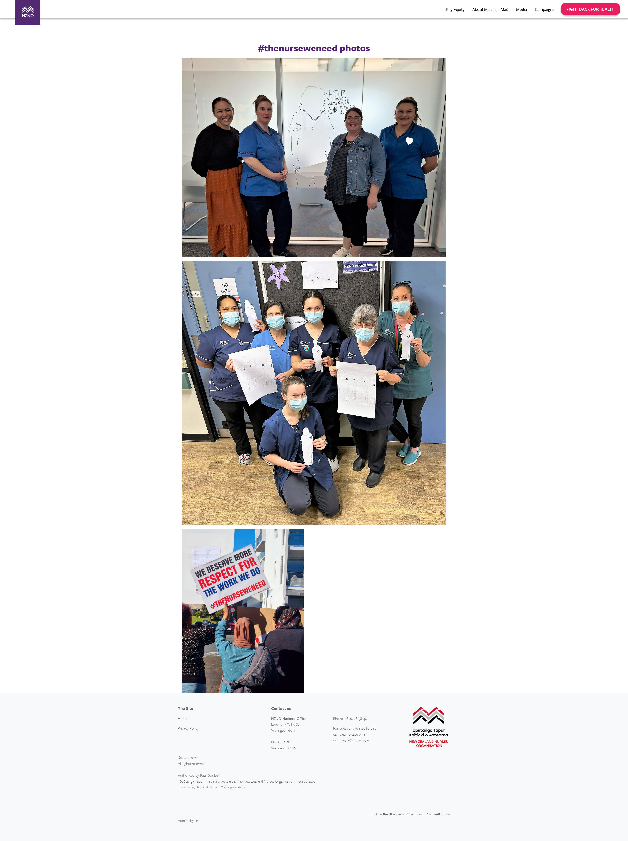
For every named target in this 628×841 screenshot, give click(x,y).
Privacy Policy (188, 728)
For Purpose (393, 814)
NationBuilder (438, 814)
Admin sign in (188, 820)
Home (182, 718)
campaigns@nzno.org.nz (351, 740)
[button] (590, 9)
